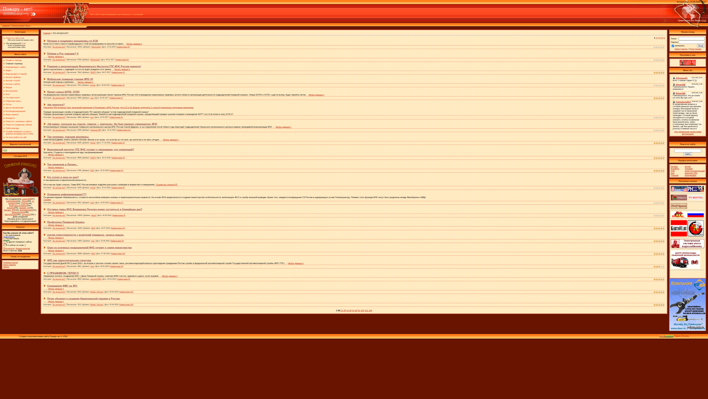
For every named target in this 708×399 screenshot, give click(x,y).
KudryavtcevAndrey (18, 205)
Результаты (8, 248)
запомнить (680, 46)
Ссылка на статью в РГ (167, 184)
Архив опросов (23, 248)
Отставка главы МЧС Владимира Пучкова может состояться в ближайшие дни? (94, 209)
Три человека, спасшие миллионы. (68, 136)
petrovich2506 (95, 279)
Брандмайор (690, 175)
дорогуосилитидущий (695, 171)
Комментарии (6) (118, 188)
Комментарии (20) (126, 305)
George (24, 203)
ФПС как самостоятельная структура (69, 260)
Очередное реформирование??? (66, 194)
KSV (5, 150)
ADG (92, 170)
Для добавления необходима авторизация (687, 133)
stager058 (26, 199)
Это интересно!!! (13, 43)
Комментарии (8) (122, 60)
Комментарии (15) (126, 292)
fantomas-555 (95, 130)
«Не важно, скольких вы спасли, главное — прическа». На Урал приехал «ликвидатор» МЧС (102, 124)
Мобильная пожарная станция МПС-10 (70, 79)
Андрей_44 (24, 208)
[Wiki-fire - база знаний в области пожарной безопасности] (696, 236)
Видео (6, 267)
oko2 (92, 203)
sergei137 (26, 214)
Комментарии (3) (118, 85)
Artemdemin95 (26, 210)
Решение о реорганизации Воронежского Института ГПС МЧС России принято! (94, 66)
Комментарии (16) (118, 254)
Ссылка (47, 199)
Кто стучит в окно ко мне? (63, 177)
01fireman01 (96, 47)
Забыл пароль (681, 49)
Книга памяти (9, 265)
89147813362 (11, 214)
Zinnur (24, 201)
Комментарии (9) (117, 241)
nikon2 (93, 215)
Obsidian (689, 169)
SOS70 (93, 72)
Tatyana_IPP (9, 210)
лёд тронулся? (56, 104)
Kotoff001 (675, 169)
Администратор (10, 262)
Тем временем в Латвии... (62, 164)
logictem (10, 208)
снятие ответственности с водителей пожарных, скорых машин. (85, 234)
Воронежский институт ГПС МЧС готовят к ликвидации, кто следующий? (90, 149)
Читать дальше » (134, 44)
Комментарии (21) (118, 228)
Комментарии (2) (118, 72)
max (92, 98)
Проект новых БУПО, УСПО (63, 92)
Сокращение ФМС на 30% (62, 285)
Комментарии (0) (123, 47)
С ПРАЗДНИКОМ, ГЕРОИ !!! (63, 273)
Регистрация (18, 25)
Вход (28, 25)
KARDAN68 (11, 201)
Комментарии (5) (118, 158)
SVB (673, 171)
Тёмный (674, 175)
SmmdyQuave (18, 212)
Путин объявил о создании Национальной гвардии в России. (83, 298)
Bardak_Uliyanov (96, 292)
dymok (92, 85)
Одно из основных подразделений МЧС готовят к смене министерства (89, 247)
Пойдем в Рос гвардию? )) (62, 53)
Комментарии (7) (116, 203)
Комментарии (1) (116, 98)
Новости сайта (13, 38)
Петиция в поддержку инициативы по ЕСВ (72, 41)
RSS (704, 20)
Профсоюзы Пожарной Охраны (66, 222)
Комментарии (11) (124, 130)
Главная (5, 25)
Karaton (674, 166)
